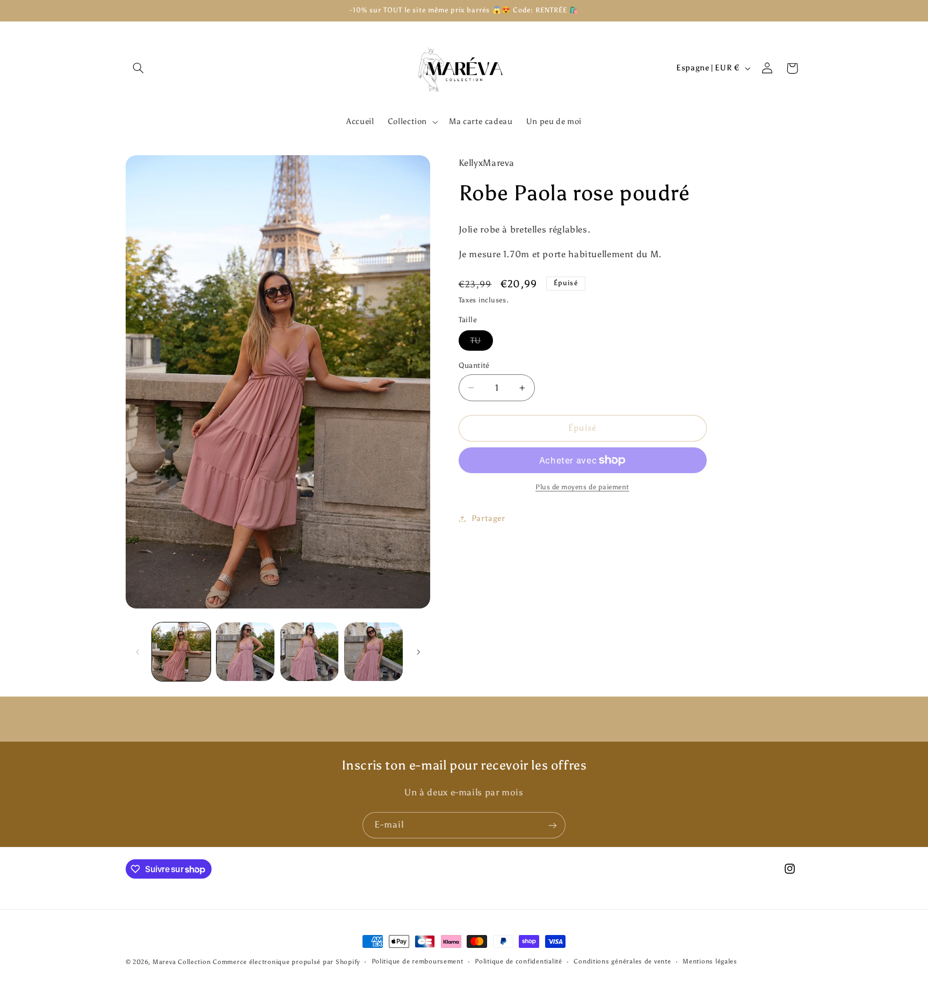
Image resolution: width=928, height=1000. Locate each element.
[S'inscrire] (552, 825)
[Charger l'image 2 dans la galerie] (245, 651)
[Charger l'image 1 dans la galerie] (181, 651)
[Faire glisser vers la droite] (418, 652)
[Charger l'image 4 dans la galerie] (373, 651)
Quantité (474, 365)
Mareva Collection (182, 962)
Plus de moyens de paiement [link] (582, 487)
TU (481, 343)
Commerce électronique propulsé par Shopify (286, 962)
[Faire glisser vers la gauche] (137, 652)
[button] (138, 68)
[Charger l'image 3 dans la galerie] (309, 651)
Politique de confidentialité (518, 962)
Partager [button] (488, 518)
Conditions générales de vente (622, 962)
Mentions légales (710, 962)
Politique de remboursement (417, 962)
